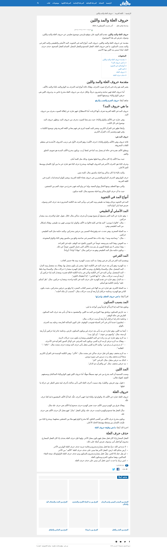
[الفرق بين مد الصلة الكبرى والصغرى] (83, 490)
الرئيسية (108, 3)
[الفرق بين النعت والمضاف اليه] (53, 490)
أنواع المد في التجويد (117, 66)
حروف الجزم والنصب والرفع (107, 101)
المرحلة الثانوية (66, 3)
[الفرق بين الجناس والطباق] (53, 518)
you (121, 541)
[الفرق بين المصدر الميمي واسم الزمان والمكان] (114, 490)
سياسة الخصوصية (46, 546)
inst (116, 541)
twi (125, 541)
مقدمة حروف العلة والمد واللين (114, 60)
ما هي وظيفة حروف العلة (105, 428)
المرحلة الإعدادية (78, 3)
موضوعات (55, 3)
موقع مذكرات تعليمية (57, 546)
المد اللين (121, 69)
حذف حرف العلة (119, 75)
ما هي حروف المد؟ (118, 63)
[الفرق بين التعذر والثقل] (114, 518)
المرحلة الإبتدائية (91, 3)
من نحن (66, 546)
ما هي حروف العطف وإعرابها (108, 297)
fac (129, 541)
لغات (48, 3)
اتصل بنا (39, 546)
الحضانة (101, 3)
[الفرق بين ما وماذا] (83, 518)
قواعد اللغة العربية (120, 465)
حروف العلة (120, 72)
